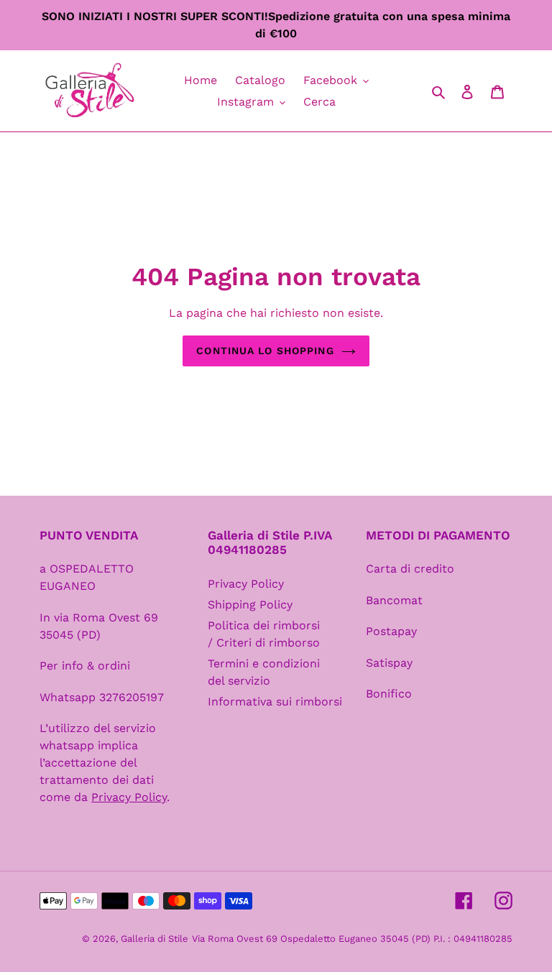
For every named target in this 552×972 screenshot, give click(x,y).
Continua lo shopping (265, 350)
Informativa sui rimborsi (275, 701)
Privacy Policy (246, 584)
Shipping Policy (250, 604)
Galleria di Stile (154, 938)
